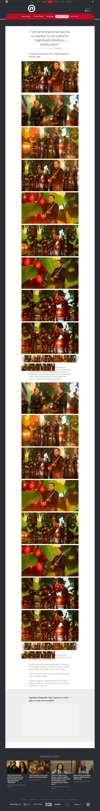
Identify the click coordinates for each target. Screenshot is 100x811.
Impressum (25, 799)
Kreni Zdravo (88, 805)
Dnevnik (15, 805)
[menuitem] (93, 2)
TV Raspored (38, 16)
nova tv (50, 1)
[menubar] (93, 1)
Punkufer (67, 805)
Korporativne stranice (72, 799)
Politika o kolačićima (60, 799)
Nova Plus (27, 805)
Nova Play (74, 16)
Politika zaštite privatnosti (46, 799)
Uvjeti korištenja (34, 799)
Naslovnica (26, 16)
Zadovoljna (38, 805)
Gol (48, 805)
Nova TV (7, 1)
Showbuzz (79, 805)
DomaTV (57, 805)
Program (50, 16)
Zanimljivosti (62, 16)
